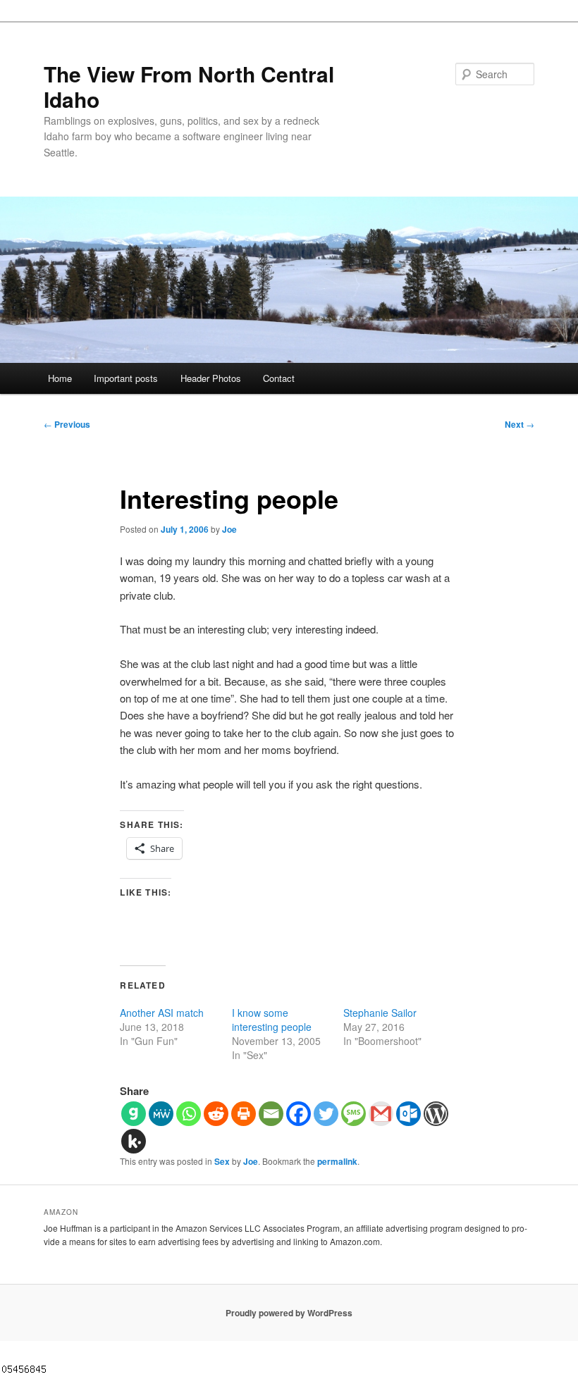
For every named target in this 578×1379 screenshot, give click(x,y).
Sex (222, 1161)
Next (519, 424)
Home (60, 378)
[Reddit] (216, 1113)
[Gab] (133, 1113)
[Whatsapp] (188, 1113)
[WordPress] (436, 1113)
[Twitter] (326, 1113)
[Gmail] (381, 1113)
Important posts (126, 378)
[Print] (243, 1113)
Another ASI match (162, 1013)
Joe (229, 529)
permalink (337, 1161)
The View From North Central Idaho (189, 86)
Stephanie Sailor (380, 1013)
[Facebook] (298, 1113)
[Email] (271, 1113)
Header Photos (210, 378)
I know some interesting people (272, 1020)
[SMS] (353, 1113)
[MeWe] (161, 1113)
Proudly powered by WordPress (289, 1312)
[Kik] (133, 1141)
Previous (67, 424)
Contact (279, 378)
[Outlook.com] (408, 1113)
